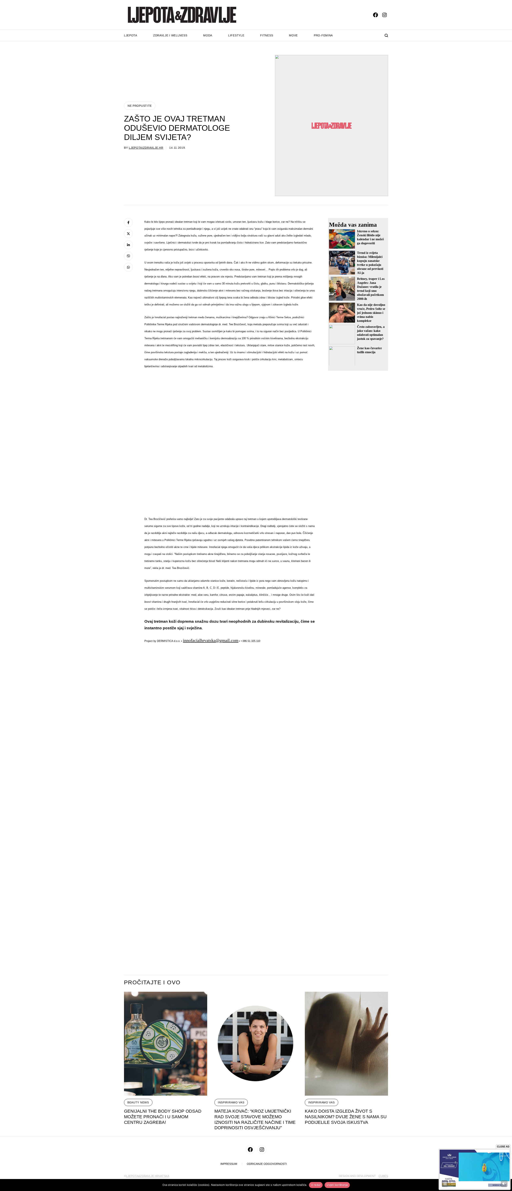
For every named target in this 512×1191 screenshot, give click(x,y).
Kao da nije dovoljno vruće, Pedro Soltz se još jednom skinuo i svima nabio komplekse (371, 312)
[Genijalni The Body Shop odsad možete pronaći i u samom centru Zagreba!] (165, 1044)
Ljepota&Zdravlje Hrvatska (147, 1176)
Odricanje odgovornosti (267, 1163)
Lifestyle (236, 35)
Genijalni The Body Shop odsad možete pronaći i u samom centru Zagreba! (162, 1117)
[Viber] (128, 256)
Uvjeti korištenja (337, 1184)
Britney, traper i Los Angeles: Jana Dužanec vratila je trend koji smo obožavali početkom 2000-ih (371, 288)
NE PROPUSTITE (140, 105)
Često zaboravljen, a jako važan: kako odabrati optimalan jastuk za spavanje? (371, 332)
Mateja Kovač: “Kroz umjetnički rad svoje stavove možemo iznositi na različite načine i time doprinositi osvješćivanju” (255, 1119)
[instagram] (384, 14)
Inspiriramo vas (231, 1102)
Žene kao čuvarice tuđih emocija (369, 350)
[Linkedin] (128, 244)
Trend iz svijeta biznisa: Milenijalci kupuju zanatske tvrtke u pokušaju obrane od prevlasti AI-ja (370, 262)
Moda (207, 35)
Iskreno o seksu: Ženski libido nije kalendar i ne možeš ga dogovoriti (370, 237)
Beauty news (138, 1102)
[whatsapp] (128, 267)
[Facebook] (128, 222)
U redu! (316, 1184)
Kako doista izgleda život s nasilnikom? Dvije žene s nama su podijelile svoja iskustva (346, 1117)
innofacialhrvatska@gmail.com (210, 640)
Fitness (266, 35)
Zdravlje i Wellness (170, 35)
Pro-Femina (323, 35)
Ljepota (130, 35)
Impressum (228, 1163)
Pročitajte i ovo (152, 982)
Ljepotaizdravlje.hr (146, 147)
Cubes (383, 1176)
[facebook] (375, 14)
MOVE (293, 35)
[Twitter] (128, 233)
